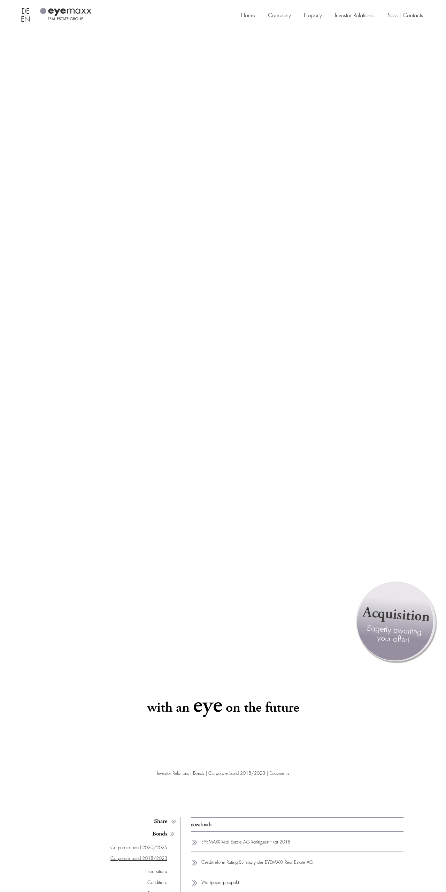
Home (248, 15)
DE (26, 11)
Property (313, 15)
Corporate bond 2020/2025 (138, 847)
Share (160, 821)
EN (25, 19)
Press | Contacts (404, 15)
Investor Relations (354, 15)
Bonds (198, 773)
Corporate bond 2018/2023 (236, 773)
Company (279, 15)
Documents (279, 773)
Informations (156, 871)
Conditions (157, 882)
